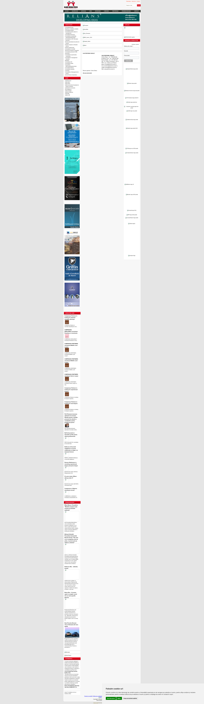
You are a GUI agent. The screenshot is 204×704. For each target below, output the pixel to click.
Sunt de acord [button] (111, 698)
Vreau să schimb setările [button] (130, 698)
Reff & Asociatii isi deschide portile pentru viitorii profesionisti (71, 434)
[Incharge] (72, 306)
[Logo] (71, 8)
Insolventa (67, 53)
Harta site (134, 1)
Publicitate (128, 1)
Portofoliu (115, 11)
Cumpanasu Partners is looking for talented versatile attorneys (71, 317)
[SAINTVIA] (72, 199)
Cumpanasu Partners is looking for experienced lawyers (71, 389)
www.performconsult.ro (109, 69)
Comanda (106, 11)
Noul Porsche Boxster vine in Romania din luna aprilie (71, 624)
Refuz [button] (119, 698)
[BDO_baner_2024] (87, 37)
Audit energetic (68, 90)
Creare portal (95, 702)
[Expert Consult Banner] (72, 147)
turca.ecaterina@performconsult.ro (109, 65)
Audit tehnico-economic (70, 87)
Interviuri (97, 11)
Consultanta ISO (68, 62)
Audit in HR (67, 95)
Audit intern (67, 82)
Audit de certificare (69, 92)
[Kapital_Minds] (86, 41)
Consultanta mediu (69, 63)
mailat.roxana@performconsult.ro (109, 67)
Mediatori (67, 60)
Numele (126, 51)
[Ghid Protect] (68, 655)
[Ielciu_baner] (72, 227)
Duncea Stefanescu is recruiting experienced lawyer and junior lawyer (71, 464)
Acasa (67, 11)
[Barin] (84, 45)
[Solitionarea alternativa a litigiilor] (100, 697)
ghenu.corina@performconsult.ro (109, 64)
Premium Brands (126, 11)
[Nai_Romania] (86, 33)
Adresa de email (128, 46)
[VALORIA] (85, 29)
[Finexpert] (85, 25)
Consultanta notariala (69, 69)
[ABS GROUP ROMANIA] (72, 254)
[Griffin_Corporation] (72, 280)
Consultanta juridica (69, 30)
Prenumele (127, 55)
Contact (138, 1)
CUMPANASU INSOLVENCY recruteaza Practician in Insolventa (71, 331)
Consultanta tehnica (69, 67)
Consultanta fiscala (69, 27)
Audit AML (67, 93)
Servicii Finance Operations (71, 74)
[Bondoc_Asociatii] (72, 121)
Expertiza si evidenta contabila (71, 29)
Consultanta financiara (70, 34)
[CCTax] (72, 173)
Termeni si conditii (88, 696)
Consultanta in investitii (70, 49)
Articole (83, 11)
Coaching (67, 70)
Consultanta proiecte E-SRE (71, 52)
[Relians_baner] (102, 21)
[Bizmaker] (67, 652)
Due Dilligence (68, 89)
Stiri (90, 11)
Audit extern (67, 83)
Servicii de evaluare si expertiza (72, 50)
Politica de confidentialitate (98, 696)
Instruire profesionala (69, 47)
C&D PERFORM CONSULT (89, 53)
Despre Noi (75, 11)
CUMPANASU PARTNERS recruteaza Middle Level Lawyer (71, 345)
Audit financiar (68, 80)
